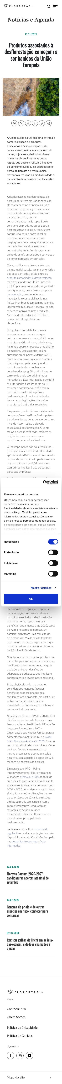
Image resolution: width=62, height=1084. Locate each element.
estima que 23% (29, 777)
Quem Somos (16, 1017)
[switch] (53, 552)
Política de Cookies (20, 1036)
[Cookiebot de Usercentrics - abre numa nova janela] (43, 482)
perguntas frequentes (24, 841)
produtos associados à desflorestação (29, 278)
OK (31, 598)
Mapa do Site (16, 1077)
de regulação (14, 294)
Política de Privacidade (22, 1028)
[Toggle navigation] (55, 6)
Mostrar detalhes (41, 587)
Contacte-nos (16, 1009)
